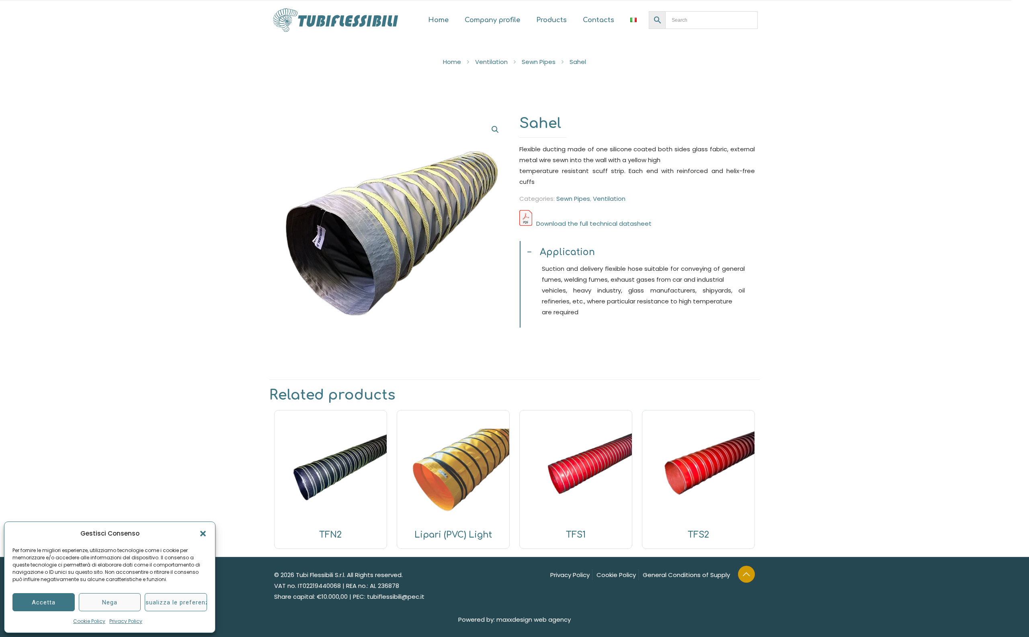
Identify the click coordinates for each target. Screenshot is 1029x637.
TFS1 (576, 535)
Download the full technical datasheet (594, 223)
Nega (109, 602)
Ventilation (491, 62)
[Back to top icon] (746, 574)
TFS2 (698, 535)
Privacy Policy (125, 621)
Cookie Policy (89, 621)
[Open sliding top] (1020, 9)
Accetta (43, 602)
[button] (203, 534)
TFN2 (330, 535)
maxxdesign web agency (533, 619)
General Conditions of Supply (686, 575)
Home (452, 62)
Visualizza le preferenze (176, 602)
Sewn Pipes (538, 62)
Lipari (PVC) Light (453, 535)
